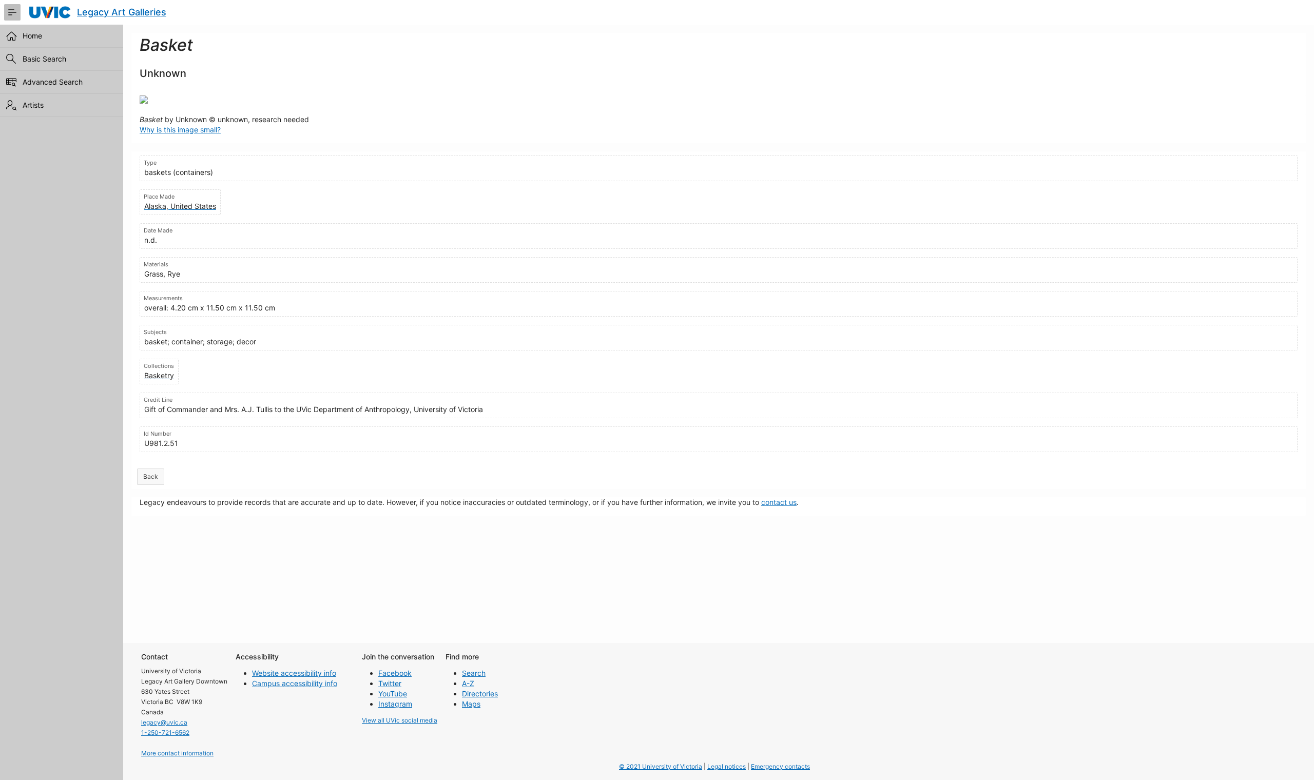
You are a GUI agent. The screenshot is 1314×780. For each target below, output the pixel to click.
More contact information (177, 753)
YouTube (392, 693)
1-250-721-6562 (165, 732)
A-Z (468, 683)
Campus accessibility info (294, 683)
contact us (779, 502)
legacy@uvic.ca (164, 722)
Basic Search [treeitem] (44, 58)
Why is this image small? (180, 129)
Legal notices (726, 766)
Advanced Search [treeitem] (53, 81)
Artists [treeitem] (33, 105)
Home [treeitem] (32, 35)
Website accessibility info (294, 673)
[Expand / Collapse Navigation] (12, 12)
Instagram (395, 703)
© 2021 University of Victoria (660, 766)
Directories (480, 693)
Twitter (389, 683)
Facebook (395, 673)
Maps (471, 703)
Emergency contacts (780, 766)
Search (474, 673)
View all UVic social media (399, 720)
